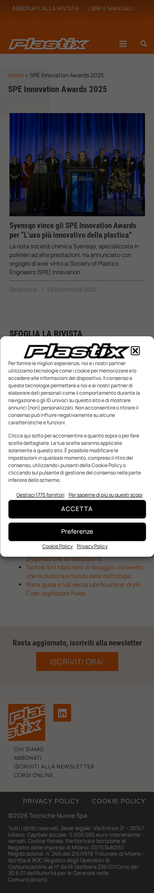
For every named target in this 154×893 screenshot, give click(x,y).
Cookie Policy (57, 546)
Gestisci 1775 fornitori (40, 494)
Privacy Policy (92, 546)
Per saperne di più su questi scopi (106, 494)
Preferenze (77, 531)
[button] (135, 351)
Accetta (77, 508)
